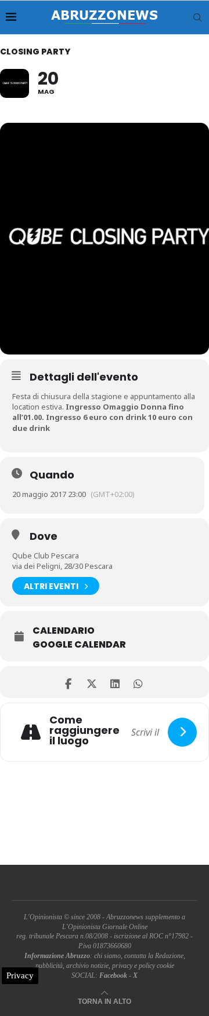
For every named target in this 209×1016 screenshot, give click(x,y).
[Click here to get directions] (182, 732)
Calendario (64, 631)
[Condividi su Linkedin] (115, 682)
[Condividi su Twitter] (91, 682)
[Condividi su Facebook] (68, 682)
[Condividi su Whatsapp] (138, 682)
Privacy (20, 975)
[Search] (197, 17)
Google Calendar (79, 644)
